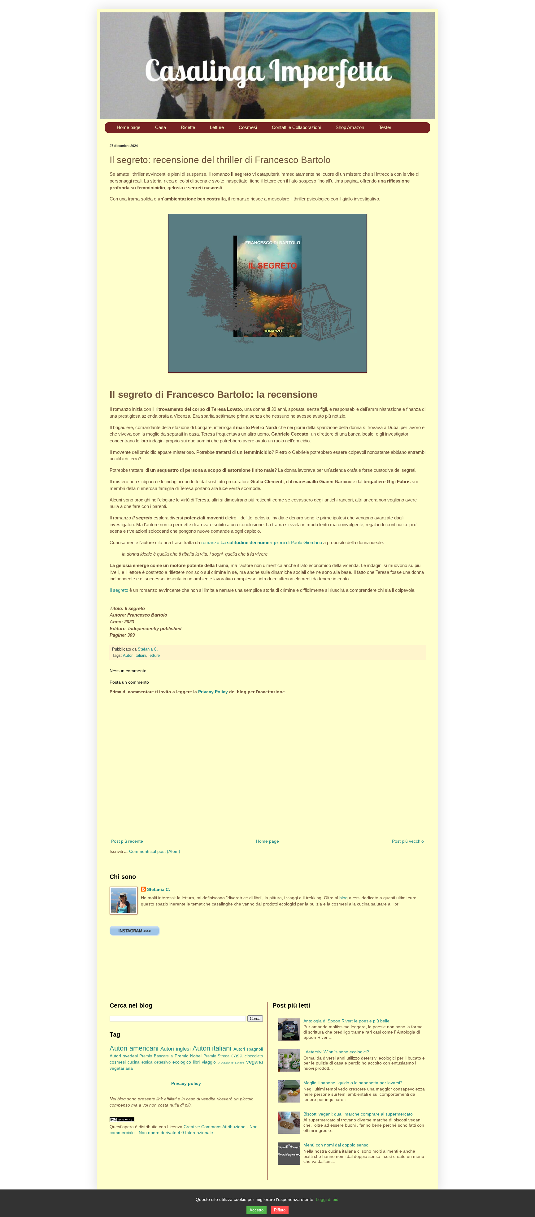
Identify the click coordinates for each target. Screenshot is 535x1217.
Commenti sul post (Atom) (154, 851)
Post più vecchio (408, 841)
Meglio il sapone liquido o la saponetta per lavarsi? (352, 1082)
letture (154, 655)
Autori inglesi (175, 1049)
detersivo (162, 1062)
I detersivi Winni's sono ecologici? (336, 1051)
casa (236, 1056)
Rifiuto (279, 1210)
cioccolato (254, 1056)
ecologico (181, 1062)
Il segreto (119, 590)
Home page (267, 841)
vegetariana (121, 1068)
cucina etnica (140, 1062)
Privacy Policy (213, 691)
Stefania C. (158, 889)
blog (343, 897)
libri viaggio (204, 1062)
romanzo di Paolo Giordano (261, 542)
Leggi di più (327, 1199)
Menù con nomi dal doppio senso (335, 1144)
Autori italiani (134, 655)
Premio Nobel (188, 1055)
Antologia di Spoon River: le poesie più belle (346, 1020)
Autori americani (134, 1048)
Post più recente (127, 841)
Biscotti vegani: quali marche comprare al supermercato (358, 1114)
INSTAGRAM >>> (134, 930)
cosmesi (118, 1062)
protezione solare (231, 1062)
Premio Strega (216, 1056)
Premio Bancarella (156, 1056)
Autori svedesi (124, 1055)
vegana (254, 1062)
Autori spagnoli (248, 1049)
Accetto (256, 1210)
